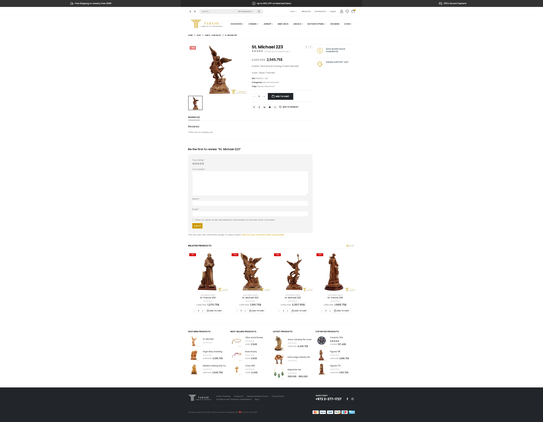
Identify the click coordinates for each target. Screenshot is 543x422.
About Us (306, 11)
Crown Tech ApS (250, 412)
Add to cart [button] (216, 311)
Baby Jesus (283, 24)
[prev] (306, 47)
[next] (311, 47)
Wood (271, 86)
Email (270, 107)
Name (196, 198)
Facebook (254, 107)
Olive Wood (236, 24)
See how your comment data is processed (263, 234)
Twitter (259, 107)
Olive (266, 86)
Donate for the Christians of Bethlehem (234, 399)
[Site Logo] (208, 24)
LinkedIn (264, 107)
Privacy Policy (278, 396)
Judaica (297, 24)
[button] (347, 245)
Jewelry (267, 24)
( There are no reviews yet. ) (277, 51)
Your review (198, 169)
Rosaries (335, 24)
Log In (333, 11)
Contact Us (320, 11)
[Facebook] (190, 11)
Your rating (198, 160)
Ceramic (252, 24)
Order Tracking (223, 396)
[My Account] (341, 11)
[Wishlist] (347, 11)
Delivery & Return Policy (257, 396)
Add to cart (282, 96)
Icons (347, 24)
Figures (260, 86)
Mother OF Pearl (316, 24)
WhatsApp (275, 107)
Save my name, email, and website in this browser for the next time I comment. (235, 219)
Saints (276, 82)
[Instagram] (195, 11)
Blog (257, 399)
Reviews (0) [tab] (194, 117)
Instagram (352, 399)
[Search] (259, 11)
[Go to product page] (194, 341)
